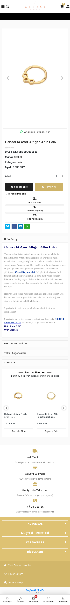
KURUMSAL (35, 524)
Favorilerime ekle (17, 193)
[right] (64, 408)
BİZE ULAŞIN (35, 552)
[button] (8, 78)
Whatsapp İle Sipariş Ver (37, 131)
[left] (6, 408)
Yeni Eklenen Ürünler (19, 565)
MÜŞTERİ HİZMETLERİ (35, 533)
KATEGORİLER (35, 542)
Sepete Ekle (21, 186)
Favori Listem (15, 574)
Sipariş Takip (16, 582)
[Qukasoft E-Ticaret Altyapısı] (35, 591)
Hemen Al (50, 186)
